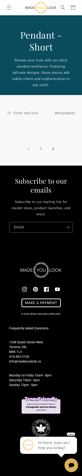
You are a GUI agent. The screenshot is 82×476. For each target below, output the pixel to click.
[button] (9, 8)
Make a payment (41, 303)
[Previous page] (29, 149)
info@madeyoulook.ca (25, 361)
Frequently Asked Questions (29, 328)
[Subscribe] (68, 227)
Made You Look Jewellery (45, 314)
